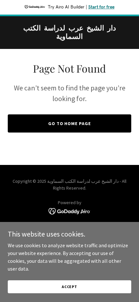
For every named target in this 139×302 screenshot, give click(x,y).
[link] (69, 37)
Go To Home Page (69, 123)
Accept (69, 286)
